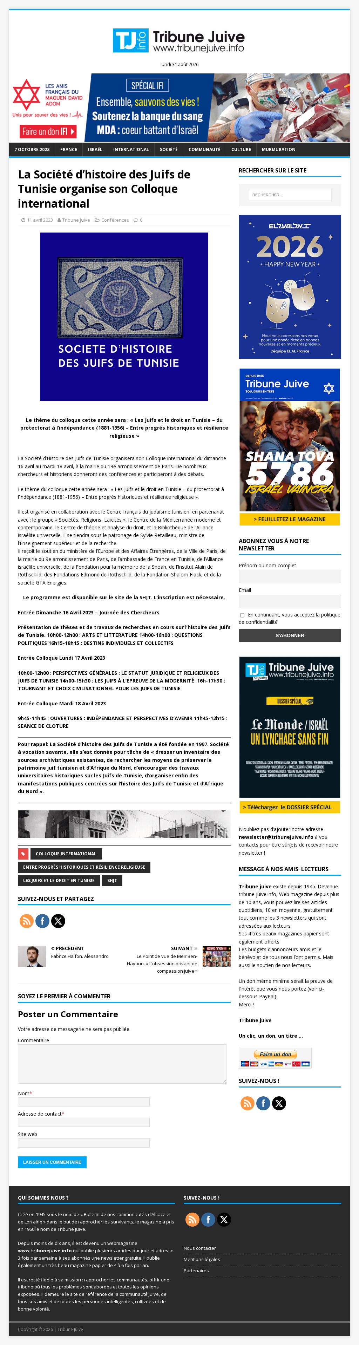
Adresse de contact (40, 1113)
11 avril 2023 (40, 220)
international (131, 149)
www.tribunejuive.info (45, 1250)
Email (245, 590)
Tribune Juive (76, 220)
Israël (95, 149)
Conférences (115, 220)
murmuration (279, 149)
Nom (23, 1093)
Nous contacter (200, 1248)
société (169, 149)
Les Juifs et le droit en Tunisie (59, 880)
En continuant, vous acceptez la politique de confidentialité (289, 618)
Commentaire (33, 1040)
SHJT (112, 880)
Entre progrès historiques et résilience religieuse (84, 867)
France (68, 149)
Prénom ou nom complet (267, 565)
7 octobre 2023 (31, 149)
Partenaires (196, 1270)
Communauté (205, 149)
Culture (241, 149)
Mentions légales (202, 1259)
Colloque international (66, 854)
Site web (27, 1134)
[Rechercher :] (290, 195)
